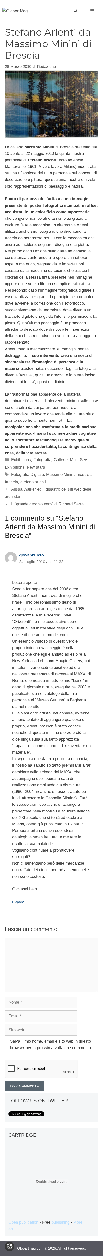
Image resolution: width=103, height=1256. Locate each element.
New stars (36, 467)
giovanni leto (31, 555)
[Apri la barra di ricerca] (75, 11)
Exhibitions (21, 459)
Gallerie (61, 459)
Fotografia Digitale (27, 474)
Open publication (23, 1222)
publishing (60, 1222)
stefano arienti (33, 482)
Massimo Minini (60, 474)
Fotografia (42, 459)
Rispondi (18, 902)
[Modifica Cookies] (9, 1246)
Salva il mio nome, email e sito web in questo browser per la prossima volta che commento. (51, 1044)
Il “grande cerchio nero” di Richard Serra (47, 504)
